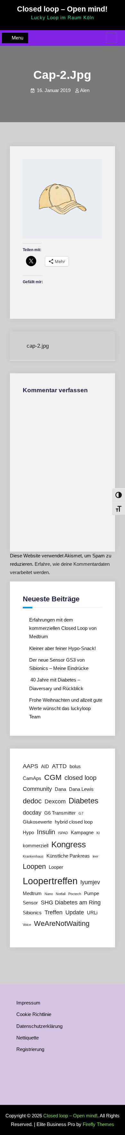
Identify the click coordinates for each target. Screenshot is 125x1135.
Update (74, 912)
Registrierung (30, 1049)
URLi (92, 912)
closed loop (80, 777)
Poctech (74, 894)
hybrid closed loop (74, 822)
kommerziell (35, 845)
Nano (49, 894)
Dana (60, 789)
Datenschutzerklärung (39, 1026)
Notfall (60, 894)
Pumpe (91, 893)
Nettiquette (27, 1037)
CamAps (32, 778)
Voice (27, 925)
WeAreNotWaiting (61, 923)
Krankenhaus (33, 856)
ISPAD (63, 833)
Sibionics (32, 912)
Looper (56, 867)
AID (45, 766)
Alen (84, 90)
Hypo (28, 832)
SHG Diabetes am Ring (71, 902)
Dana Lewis (81, 789)
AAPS (30, 766)
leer (95, 856)
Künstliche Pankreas (68, 856)
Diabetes (83, 800)
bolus (75, 766)
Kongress (68, 844)
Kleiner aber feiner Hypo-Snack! (62, 648)
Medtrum (32, 893)
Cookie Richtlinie (33, 1014)
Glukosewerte (37, 822)
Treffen (54, 912)
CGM (53, 777)
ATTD (59, 766)
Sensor (30, 902)
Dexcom (55, 801)
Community (37, 789)
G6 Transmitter (60, 813)
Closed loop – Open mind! (62, 9)
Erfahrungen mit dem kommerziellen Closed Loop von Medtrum (62, 628)
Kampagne (82, 832)
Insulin (46, 831)
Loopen (34, 866)
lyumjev (90, 882)
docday (32, 812)
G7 (81, 813)
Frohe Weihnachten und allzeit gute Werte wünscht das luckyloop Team (65, 708)
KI (98, 833)
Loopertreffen (50, 881)
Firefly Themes (98, 1124)
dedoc (32, 801)
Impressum (28, 1002)
